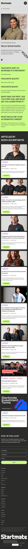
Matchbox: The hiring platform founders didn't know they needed (12, 346)
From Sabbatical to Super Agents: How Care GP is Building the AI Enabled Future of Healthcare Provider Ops (13, 309)
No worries (15, 544)
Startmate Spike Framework (9, 381)
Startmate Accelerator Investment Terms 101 (13, 415)
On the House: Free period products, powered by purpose (14, 272)
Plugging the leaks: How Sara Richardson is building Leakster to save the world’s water (13, 237)
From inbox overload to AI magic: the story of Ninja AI (14, 165)
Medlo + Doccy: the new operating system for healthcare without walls (14, 200)
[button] (25, 3)
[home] (6, 3)
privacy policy (22, 543)
